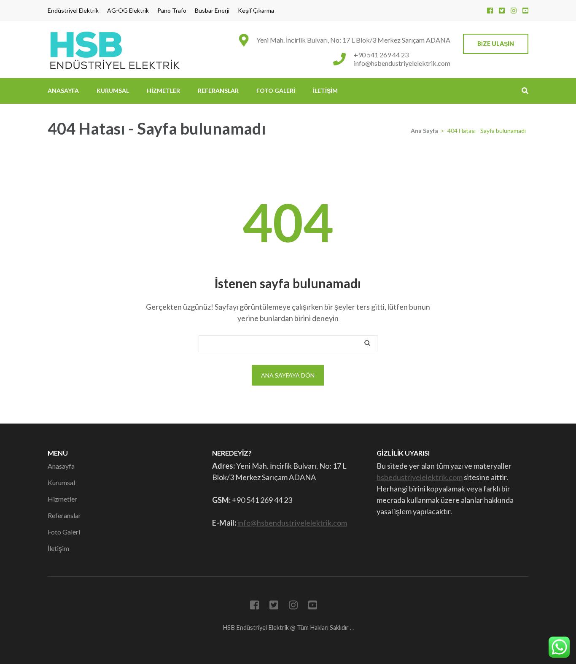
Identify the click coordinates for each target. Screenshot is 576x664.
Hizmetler (163, 90)
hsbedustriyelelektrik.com (420, 477)
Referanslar (218, 90)
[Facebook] (490, 10)
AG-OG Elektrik (128, 10)
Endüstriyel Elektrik (73, 10)
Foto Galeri (275, 90)
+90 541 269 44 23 (381, 55)
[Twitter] (502, 10)
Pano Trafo (171, 10)
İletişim (325, 90)
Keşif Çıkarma (256, 10)
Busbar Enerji (212, 10)
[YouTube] (525, 10)
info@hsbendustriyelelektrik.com (402, 63)
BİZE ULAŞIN (495, 43)
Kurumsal (113, 90)
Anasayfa (63, 90)
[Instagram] (514, 10)
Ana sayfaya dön (288, 375)
